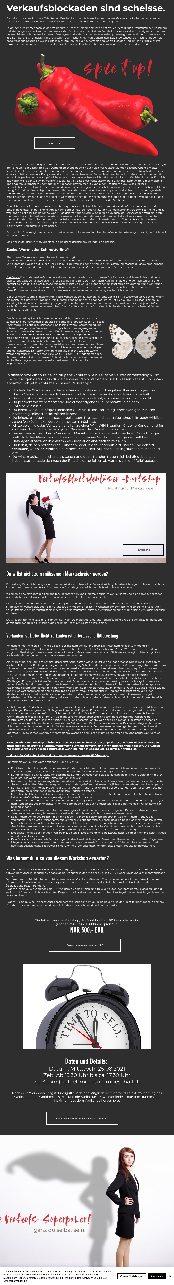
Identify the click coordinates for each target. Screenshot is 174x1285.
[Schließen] (170, 1276)
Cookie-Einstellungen (131, 1276)
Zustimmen (157, 1276)
